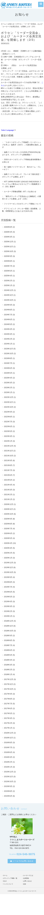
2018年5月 (8, 655)
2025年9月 (8, 256)
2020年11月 (8, 509)
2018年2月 (8, 670)
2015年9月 (8, 786)
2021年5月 (8, 480)
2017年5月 (8, 713)
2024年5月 (8, 324)
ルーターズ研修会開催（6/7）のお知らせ (20, 191)
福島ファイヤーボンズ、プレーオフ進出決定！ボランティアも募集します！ (21, 175)
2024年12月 (8, 290)
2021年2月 (8, 494)
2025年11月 (8, 247)
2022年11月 (8, 402)
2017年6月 (8, 708)
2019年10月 (8, 572)
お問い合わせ (27, 881)
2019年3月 (8, 606)
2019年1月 (8, 616)
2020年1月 (8, 558)
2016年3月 (8, 757)
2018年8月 (8, 640)
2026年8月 (8, 227)
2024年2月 (8, 339)
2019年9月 (8, 577)
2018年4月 (8, 660)
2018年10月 (8, 631)
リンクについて (8, 884)
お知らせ (11, 24)
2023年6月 (8, 368)
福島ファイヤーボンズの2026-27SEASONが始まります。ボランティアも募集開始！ (21, 153)
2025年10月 (8, 251)
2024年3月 (8, 334)
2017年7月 (8, 704)
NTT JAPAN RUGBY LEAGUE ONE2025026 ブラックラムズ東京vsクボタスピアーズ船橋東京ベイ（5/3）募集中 (21, 184)
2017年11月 (8, 684)
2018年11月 (8, 626)
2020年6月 (8, 533)
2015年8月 (8, 791)
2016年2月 (8, 762)
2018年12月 (8, 621)
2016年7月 (8, 747)
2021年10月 (8, 456)
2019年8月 (8, 582)
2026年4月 (8, 232)
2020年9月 (8, 519)
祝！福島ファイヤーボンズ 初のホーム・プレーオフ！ (21, 168)
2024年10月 (8, 300)
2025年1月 (8, 285)
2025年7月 (8, 266)
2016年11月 (8, 738)
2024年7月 (8, 315)
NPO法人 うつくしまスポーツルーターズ (24, 891)
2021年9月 (8, 460)
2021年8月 (8, 465)
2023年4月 (8, 378)
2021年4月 (8, 485)
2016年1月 (8, 767)
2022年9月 (8, 412)
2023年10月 (8, 353)
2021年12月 (8, 446)
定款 (24, 884)
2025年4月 (8, 276)
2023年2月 (8, 388)
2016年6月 (8, 752)
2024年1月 (8, 344)
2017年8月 (8, 699)
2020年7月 (8, 529)
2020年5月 (8, 538)
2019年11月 (8, 567)
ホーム (3, 24)
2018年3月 (8, 665)
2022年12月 (8, 397)
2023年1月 (8, 392)
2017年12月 (8, 679)
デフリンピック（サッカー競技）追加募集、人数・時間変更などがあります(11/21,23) (21, 210)
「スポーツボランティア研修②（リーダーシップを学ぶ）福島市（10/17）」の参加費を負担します (22, 144)
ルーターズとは (28, 875)
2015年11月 (8, 777)
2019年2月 (8, 611)
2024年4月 (8, 329)
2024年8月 (8, 310)
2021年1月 (8, 499)
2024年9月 (8, 305)
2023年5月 (8, 373)
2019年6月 (8, 592)
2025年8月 (8, 261)
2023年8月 (8, 358)
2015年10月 (8, 781)
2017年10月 (8, 689)
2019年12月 (8, 563)
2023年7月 (8, 363)
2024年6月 (8, 319)
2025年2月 (8, 281)
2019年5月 (8, 597)
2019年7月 (8, 587)
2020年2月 (8, 553)
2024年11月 (8, 295)
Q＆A (5, 881)
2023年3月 (8, 383)
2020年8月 (8, 524)
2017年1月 (8, 728)
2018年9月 (8, 636)
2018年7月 (8, 645)
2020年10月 (8, 514)
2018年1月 (8, 674)
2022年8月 (8, 417)
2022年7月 (8, 422)
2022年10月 (8, 407)
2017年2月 (8, 723)
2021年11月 (8, 451)
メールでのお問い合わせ (23, 861)
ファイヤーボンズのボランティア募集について (22, 204)
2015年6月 (8, 796)
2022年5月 (8, 431)
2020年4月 (8, 543)
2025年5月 (8, 271)
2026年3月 (8, 237)
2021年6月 (8, 475)
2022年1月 (8, 441)
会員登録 (26, 878)
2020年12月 (8, 504)
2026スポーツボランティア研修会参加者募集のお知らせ (21, 160)
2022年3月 (8, 436)
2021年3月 (8, 490)
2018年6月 (8, 650)
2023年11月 (8, 349)
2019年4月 (8, 601)
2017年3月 (8, 718)
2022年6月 (8, 426)
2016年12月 (8, 733)
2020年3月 (8, 548)
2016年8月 (8, 742)
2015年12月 (8, 772)
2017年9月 (8, 694)
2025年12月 (8, 242)
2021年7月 (8, 470)
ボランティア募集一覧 (10, 878)
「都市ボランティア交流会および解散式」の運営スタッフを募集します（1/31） (21, 197)
